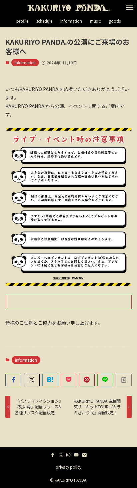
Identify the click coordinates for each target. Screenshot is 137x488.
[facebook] (53, 455)
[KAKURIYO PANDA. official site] (68, 7)
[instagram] (68, 455)
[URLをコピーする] (123, 380)
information (25, 62)
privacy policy (68, 467)
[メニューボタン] (129, 7)
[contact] (84, 455)
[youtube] (76, 455)
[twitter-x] (61, 455)
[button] (13, 380)
